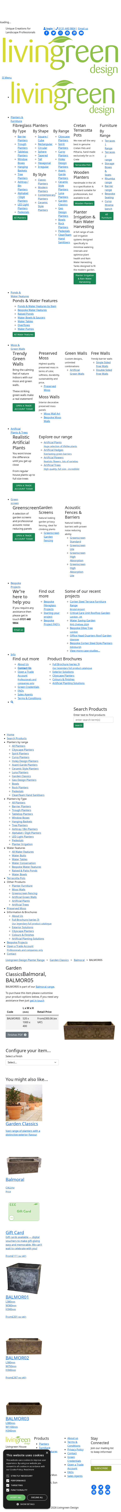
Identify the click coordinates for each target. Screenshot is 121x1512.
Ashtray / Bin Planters (25, 829)
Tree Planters (20, 825)
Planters (44, 1444)
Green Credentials (28, 687)
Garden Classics (21, 776)
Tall (40, 159)
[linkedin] (74, 32)
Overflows (24, 325)
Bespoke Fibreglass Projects (50, 605)
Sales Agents (25, 694)
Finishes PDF (16, 1035)
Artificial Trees (20, 904)
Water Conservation (24, 863)
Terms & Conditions (29, 698)
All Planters (20, 217)
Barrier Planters (21, 806)
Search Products (17, 738)
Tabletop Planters (22, 814)
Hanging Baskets (22, 821)
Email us (83, 28)
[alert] (26, 1479)
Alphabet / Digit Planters (23, 196)
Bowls (61, 219)
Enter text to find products (89, 715)
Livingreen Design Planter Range (25, 960)
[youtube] (81, 32)
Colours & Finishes (63, 679)
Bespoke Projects (17, 942)
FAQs (21, 690)
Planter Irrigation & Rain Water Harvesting (85, 278)
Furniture (44, 1447)
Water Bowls (19, 874)
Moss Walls (18, 889)
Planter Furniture (22, 885)
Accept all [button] (15, 1497)
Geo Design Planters (63, 212)
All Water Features (23, 334)
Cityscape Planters (63, 675)
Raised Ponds (26, 313)
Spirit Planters (20, 753)
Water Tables (25, 321)
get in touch (37, 1000)
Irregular (43, 166)
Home (10, 734)
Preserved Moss (16, 908)
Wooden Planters (84, 203)
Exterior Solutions (63, 672)
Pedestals (23, 212)
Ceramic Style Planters (43, 206)
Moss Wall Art (52, 413)
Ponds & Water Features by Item (37, 306)
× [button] (47, 1453)
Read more (29, 1469)
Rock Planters (20, 787)
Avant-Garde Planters (63, 174)
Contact (11, 953)
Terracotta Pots (83, 164)
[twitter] (53, 32)
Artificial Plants (21, 901)
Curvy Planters (20, 757)
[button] (26, 1504)
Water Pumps (26, 329)
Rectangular (45, 144)
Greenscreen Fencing (24, 893)
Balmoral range (45, 986)
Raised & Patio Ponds (24, 870)
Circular (42, 148)
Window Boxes (20, 817)
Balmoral (79, 960)
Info (13, 654)
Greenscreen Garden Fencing (51, 536)
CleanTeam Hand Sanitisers (28, 795)
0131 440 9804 (66, 28)
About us (72, 1438)
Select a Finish (14, 1056)
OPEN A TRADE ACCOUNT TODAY (24, 407)
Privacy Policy (75, 1449)
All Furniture (107, 216)
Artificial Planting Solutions (68, 683)
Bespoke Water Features (32, 310)
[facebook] (46, 32)
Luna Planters (20, 772)
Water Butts (19, 855)
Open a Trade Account (27, 677)
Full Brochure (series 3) (72, 666)
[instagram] (60, 32)
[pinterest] (67, 32)
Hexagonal (44, 163)
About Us (23, 664)
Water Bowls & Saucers (31, 317)
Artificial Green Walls (24, 897)
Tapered (43, 155)
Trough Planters (21, 810)
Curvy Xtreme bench (109, 204)
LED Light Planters (23, 836)
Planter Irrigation (22, 844)
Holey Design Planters (63, 162)
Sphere (42, 151)
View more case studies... (85, 650)
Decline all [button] (37, 1497)
